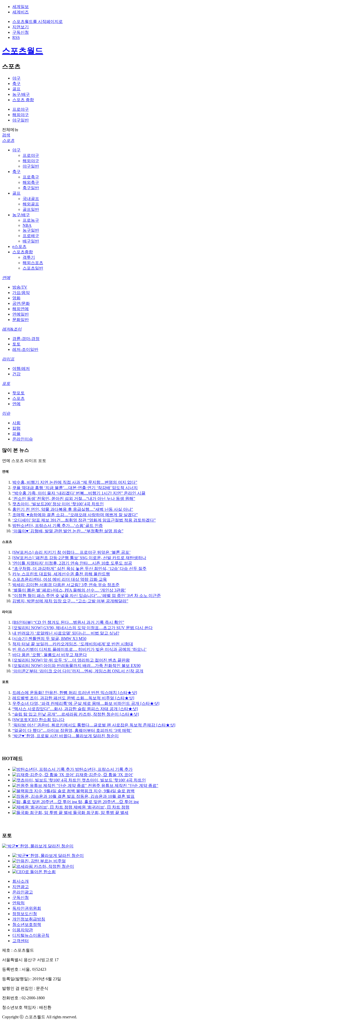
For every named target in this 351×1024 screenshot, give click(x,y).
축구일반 (31, 188)
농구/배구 (21, 94)
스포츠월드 (22, 50)
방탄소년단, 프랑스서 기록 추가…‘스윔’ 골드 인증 (57, 525)
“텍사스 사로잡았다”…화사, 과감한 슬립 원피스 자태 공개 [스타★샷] (75, 709)
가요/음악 (21, 292)
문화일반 (20, 319)
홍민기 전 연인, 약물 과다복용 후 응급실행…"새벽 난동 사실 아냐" (72, 509)
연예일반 (20, 314)
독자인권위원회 (26, 908)
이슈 (6, 413)
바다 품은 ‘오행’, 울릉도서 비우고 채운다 (49, 655)
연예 (6, 277)
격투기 (29, 257)
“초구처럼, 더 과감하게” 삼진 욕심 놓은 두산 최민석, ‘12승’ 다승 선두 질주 (79, 568)
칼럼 (16, 428)
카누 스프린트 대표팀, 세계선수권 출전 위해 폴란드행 (61, 574)
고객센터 (20, 941)
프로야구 (20, 109)
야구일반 (20, 120)
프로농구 (31, 220)
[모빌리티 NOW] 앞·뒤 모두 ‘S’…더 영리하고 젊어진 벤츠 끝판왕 (71, 660)
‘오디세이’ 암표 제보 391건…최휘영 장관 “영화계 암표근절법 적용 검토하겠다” (84, 520)
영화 (16, 298)
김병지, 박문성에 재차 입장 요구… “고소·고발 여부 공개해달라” (70, 601)
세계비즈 (20, 12)
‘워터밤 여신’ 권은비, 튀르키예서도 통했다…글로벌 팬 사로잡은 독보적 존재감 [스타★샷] (93, 725)
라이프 (8, 359)
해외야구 (20, 114)
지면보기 (20, 27)
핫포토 (18, 393)
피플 (16, 433)
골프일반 (31, 209)
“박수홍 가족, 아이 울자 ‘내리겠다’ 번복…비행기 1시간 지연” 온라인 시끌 (78, 493)
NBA (27, 225)
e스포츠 (19, 246)
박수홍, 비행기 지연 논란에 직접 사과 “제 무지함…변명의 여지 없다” (74, 482)
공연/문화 (21, 303)
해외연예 (20, 309)
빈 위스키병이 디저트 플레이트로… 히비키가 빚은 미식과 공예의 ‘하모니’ (79, 649)
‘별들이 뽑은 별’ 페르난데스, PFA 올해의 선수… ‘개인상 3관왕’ (69, 590)
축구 (16, 83)
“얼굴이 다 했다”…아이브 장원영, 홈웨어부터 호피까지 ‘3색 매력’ (72, 730)
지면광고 (20, 886)
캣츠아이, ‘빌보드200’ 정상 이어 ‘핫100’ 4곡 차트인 (58, 504)
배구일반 (31, 241)
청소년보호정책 (26, 924)
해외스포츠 (33, 263)
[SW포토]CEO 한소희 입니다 (38, 719)
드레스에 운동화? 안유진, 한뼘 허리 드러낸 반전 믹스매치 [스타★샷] (74, 692)
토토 (16, 344)
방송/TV (19, 287)
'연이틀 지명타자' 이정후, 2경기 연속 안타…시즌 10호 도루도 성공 (72, 563)
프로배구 (31, 235)
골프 (16, 89)
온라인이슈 (22, 439)
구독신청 (20, 32)
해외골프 (31, 204)
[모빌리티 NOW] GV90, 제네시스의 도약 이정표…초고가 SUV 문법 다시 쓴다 (82, 628)
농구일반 (31, 230)
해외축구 (31, 182)
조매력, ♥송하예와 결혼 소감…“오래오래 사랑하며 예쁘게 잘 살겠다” (75, 515)
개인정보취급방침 (28, 919)
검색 (6, 135)
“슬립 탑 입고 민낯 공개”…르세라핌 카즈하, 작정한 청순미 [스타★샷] (75, 714)
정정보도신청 (24, 914)
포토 (6, 383)
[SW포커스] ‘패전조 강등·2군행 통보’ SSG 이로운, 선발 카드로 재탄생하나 (79, 558)
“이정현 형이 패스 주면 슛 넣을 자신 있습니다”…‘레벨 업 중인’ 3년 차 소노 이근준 (86, 595)
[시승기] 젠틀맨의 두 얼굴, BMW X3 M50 (49, 638)
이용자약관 (22, 930)
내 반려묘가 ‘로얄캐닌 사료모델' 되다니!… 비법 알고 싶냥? (65, 633)
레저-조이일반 (25, 349)
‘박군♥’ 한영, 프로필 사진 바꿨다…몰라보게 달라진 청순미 (65, 736)
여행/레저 (21, 368)
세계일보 (20, 6)
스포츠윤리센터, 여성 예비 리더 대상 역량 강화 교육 (59, 579)
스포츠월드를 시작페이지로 (37, 21)
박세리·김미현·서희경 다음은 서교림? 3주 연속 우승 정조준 (65, 585)
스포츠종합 (22, 252)
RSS (16, 37)
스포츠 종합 (23, 100)
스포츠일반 (33, 268)
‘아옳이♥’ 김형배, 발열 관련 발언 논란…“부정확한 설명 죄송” (67, 531)
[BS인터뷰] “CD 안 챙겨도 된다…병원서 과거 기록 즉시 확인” (68, 622)
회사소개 (20, 881)
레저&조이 (12, 329)
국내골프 (31, 198)
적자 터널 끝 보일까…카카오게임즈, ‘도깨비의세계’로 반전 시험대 (72, 644)
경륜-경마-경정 (26, 338)
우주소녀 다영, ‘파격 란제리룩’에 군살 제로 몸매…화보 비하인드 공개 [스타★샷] (85, 703)
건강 (16, 374)
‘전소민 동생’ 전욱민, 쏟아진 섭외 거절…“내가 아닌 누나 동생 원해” (73, 498)
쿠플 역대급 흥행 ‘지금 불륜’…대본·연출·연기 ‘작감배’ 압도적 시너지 (75, 487)
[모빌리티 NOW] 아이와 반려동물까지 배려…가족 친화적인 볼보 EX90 (76, 665)
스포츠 (8, 140)
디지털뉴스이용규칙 (30, 935)
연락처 (18, 903)
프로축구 (31, 177)
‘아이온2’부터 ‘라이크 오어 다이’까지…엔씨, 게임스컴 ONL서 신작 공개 (77, 671)
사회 (16, 423)
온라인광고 (22, 892)
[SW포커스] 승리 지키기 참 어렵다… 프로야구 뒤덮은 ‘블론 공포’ (71, 552)
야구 (16, 78)
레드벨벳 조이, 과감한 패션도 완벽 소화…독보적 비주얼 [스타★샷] (73, 698)
